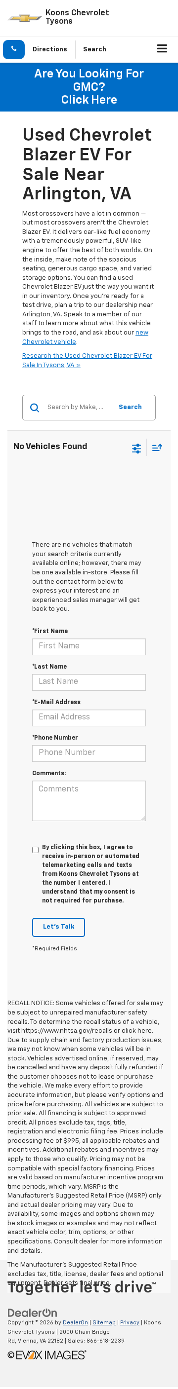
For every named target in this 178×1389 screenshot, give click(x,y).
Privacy (129, 1322)
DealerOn (75, 1322)
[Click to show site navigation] (162, 50)
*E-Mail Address (56, 703)
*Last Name (49, 667)
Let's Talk (58, 927)
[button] (14, 49)
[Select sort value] (155, 447)
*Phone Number (55, 738)
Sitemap (104, 1322)
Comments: (49, 774)
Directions (50, 49)
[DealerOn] (32, 1313)
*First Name (50, 632)
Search (130, 407)
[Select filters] (137, 447)
